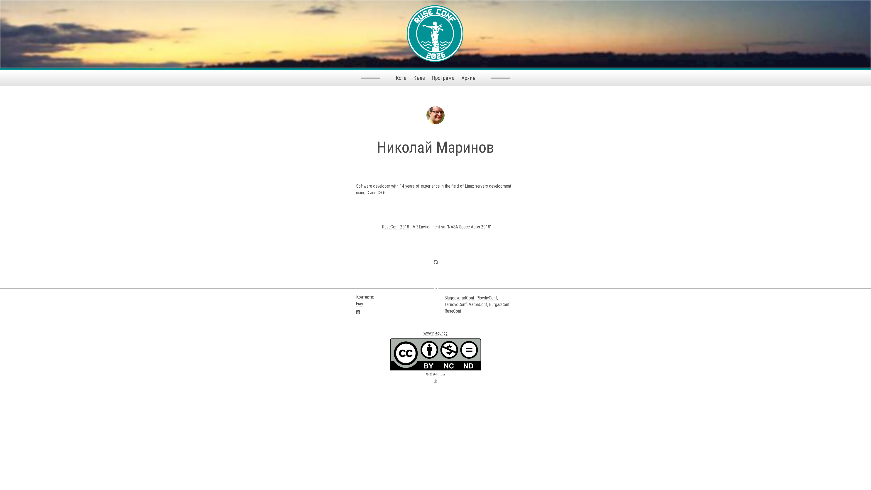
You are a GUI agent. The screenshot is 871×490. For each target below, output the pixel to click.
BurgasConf (499, 304)
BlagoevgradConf (460, 298)
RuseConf (453, 311)
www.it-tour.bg (435, 333)
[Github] (436, 262)
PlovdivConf (487, 298)
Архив (468, 78)
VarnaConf (478, 304)
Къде (419, 78)
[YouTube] (358, 312)
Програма (443, 78)
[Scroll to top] (435, 381)
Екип (360, 303)
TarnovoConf (456, 304)
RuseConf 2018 (395, 227)
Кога (401, 78)
